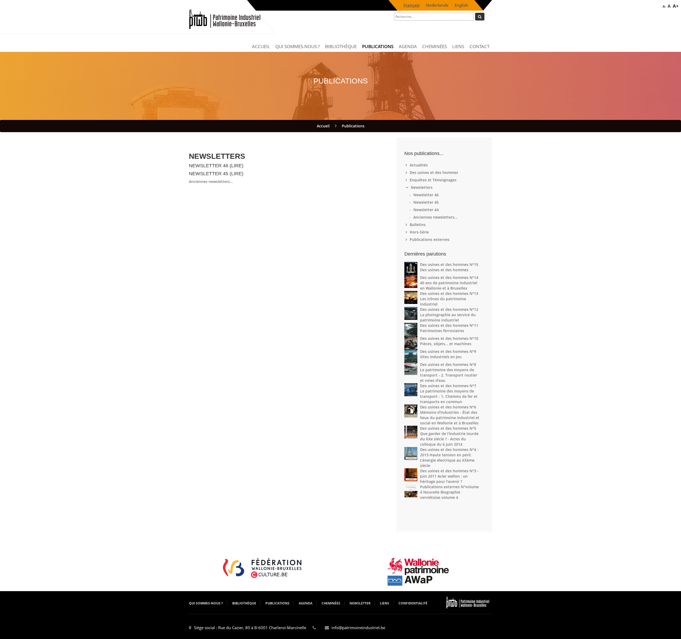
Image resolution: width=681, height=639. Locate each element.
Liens (458, 46)
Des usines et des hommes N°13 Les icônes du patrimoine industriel (449, 299)
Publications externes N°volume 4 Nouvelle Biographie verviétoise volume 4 (449, 492)
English (461, 5)
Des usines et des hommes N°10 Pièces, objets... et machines (449, 341)
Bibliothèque (341, 46)
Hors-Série (420, 232)
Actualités (419, 165)
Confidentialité (412, 603)
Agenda (408, 46)
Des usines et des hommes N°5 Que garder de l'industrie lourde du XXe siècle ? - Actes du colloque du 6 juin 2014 (449, 436)
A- (664, 6)
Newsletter (360, 603)
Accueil (261, 46)
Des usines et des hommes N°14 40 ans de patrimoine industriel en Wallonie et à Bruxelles (449, 283)
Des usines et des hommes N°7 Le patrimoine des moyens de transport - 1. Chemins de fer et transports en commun (448, 393)
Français (412, 5)
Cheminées (434, 46)
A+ (676, 6)
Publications (377, 46)
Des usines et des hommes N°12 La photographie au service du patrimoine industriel (449, 315)
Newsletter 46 (427, 194)
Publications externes (430, 239)
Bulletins (418, 224)
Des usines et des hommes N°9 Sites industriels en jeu (448, 354)
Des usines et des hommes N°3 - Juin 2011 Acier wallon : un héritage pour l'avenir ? (449, 476)
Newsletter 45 (427, 202)
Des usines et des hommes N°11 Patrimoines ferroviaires (449, 328)
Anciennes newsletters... (211, 181)
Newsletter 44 (427, 209)
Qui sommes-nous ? (297, 46)
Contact (479, 46)
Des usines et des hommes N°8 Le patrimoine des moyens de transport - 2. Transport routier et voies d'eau (448, 372)
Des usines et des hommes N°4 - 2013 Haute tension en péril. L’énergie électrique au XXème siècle (449, 457)
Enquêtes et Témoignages (433, 179)
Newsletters (422, 187)
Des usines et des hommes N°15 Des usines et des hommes (449, 267)
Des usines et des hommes (434, 172)
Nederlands (437, 5)
